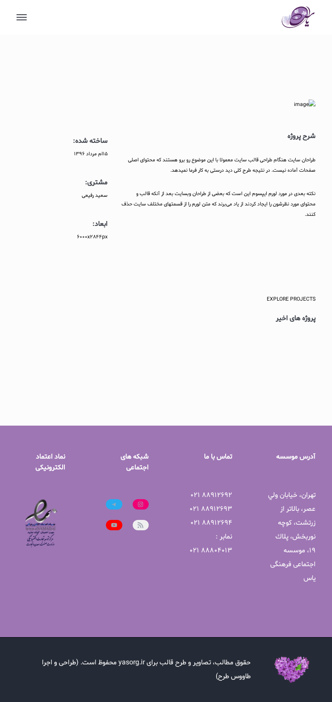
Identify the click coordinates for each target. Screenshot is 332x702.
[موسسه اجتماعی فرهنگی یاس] (298, 17)
